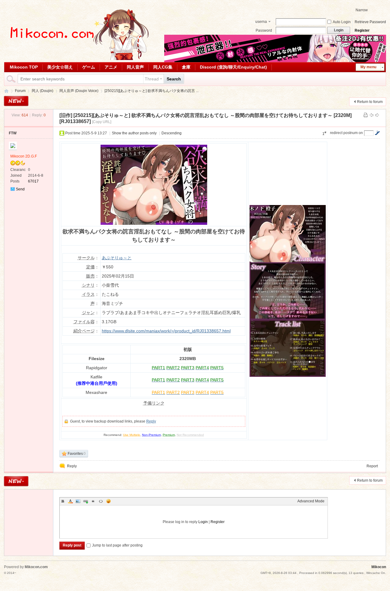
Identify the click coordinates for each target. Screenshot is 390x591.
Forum (20, 91)
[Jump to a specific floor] (377, 132)
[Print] (365, 115)
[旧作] (65, 115)
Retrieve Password (370, 22)
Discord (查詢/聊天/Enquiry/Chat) (233, 67)
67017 (33, 181)
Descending (171, 133)
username (261, 22)
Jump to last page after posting (117, 545)
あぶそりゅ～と (117, 257)
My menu (368, 67)
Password (264, 30)
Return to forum (370, 102)
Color (70, 501)
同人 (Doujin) (42, 91)
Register (362, 30)
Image (78, 501)
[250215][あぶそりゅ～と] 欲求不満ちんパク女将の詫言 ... (152, 91)
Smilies (108, 501)
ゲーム (88, 67)
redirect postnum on (346, 133)
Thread (152, 78)
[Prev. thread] (371, 115)
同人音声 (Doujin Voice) (78, 91)
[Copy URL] (101, 122)
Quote (93, 501)
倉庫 (186, 67)
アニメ (111, 67)
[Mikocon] (77, 59)
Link (86, 501)
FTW (12, 133)
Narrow (362, 10)
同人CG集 (162, 67)
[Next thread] (377, 115)
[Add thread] (16, 101)
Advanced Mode (310, 501)
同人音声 (135, 67)
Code (101, 501)
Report (372, 466)
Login (203, 522)
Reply (151, 421)
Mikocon (6, 91)
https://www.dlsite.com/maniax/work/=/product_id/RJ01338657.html (166, 330)
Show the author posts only (134, 133)
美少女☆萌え (60, 67)
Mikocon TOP (24, 67)
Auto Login (342, 22)
